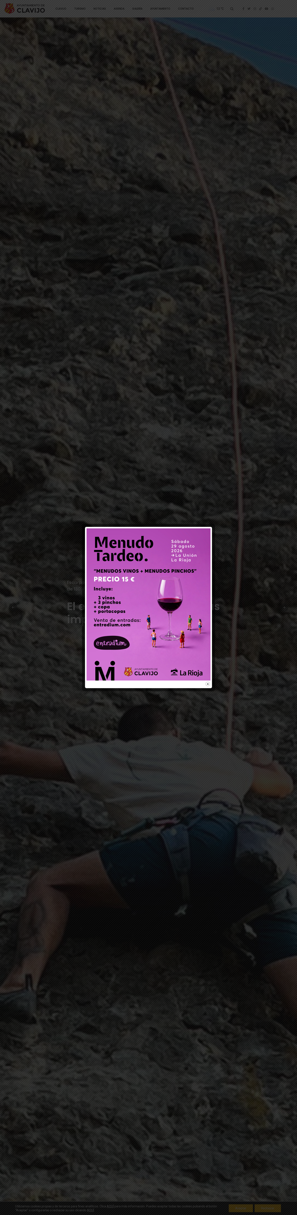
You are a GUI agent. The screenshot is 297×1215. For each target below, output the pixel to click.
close (207, 684)
